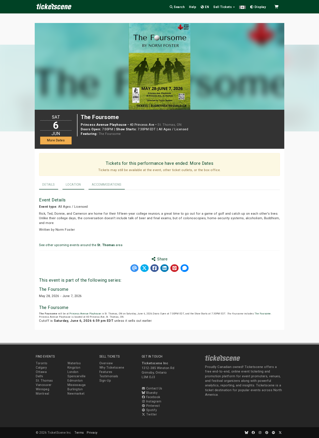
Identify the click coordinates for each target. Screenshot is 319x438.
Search (179, 7)
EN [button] (206, 7)
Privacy (92, 432)
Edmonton (75, 380)
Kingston (73, 367)
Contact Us (153, 388)
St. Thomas (44, 380)
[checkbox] (258, 6)
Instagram (153, 401)
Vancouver (44, 385)
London (72, 372)
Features (105, 372)
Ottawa (41, 372)
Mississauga (76, 385)
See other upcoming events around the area (80, 245)
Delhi (39, 376)
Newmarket (76, 393)
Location (73, 184)
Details (48, 184)
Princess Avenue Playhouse (85, 313)
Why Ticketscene (111, 367)
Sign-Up (105, 380)
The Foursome (110, 134)
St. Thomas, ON (169, 125)
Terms (79, 432)
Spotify (151, 410)
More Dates (56, 140)
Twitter (151, 414)
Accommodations (107, 184)
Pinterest (152, 405)
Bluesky (151, 392)
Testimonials (108, 376)
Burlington (75, 389)
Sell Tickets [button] (223, 7)
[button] (242, 6)
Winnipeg (42, 389)
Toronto (42, 363)
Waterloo (74, 363)
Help (192, 7)
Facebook (152, 397)
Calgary (41, 367)
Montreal (42, 393)
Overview (106, 363)
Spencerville (76, 376)
